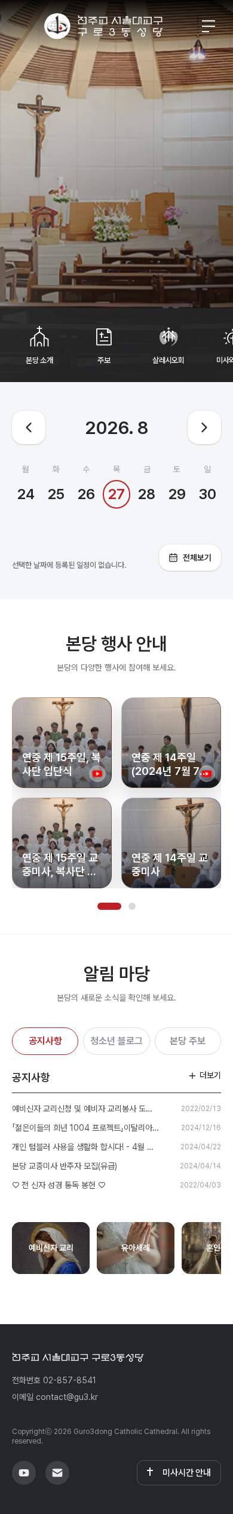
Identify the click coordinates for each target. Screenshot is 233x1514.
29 (177, 494)
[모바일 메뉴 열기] (208, 26)
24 (26, 494)
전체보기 (197, 557)
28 (146, 494)
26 (86, 494)
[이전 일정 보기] (28, 427)
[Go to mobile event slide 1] (109, 906)
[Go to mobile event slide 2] (132, 906)
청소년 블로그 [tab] (116, 1041)
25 (56, 494)
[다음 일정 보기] (204, 427)
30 (207, 494)
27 (116, 494)
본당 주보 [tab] (188, 1041)
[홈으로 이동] (103, 26)
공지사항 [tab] (45, 1041)
